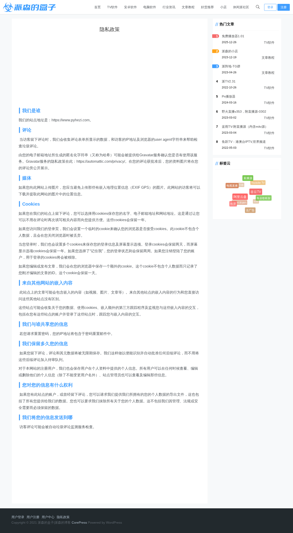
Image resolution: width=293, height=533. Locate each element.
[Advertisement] (113, 72)
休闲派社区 (241, 7)
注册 (284, 7)
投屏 (233, 204)
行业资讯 (169, 7)
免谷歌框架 (264, 198)
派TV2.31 (229, 81)
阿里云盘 (241, 198)
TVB (240, 183)
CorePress (79, 522)
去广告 (250, 210)
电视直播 (232, 186)
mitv (254, 200)
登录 (270, 7)
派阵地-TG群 (231, 66)
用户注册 (33, 517)
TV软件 (112, 7)
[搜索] (258, 7)
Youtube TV (257, 182)
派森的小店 (230, 51)
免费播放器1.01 (233, 36)
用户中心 (48, 517)
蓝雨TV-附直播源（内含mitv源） (245, 126)
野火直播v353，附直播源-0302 (244, 111)
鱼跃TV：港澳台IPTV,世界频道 (244, 141)
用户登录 (17, 517)
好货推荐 (207, 7)
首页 (97, 7)
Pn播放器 (228, 96)
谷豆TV (257, 193)
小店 (223, 7)
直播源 (248, 178)
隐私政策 (63, 517)
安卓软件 (130, 7)
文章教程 (188, 7)
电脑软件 (149, 7)
